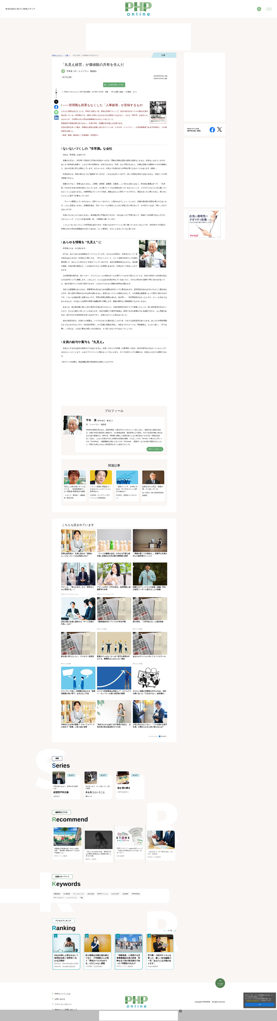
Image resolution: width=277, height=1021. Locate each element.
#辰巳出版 (91, 894)
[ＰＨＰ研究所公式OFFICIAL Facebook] (212, 130)
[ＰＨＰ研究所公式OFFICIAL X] (219, 129)
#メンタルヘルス (78, 894)
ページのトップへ (220, 984)
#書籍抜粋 (57, 894)
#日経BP (125, 894)
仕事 (163, 55)
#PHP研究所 (136, 894)
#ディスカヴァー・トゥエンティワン (65, 897)
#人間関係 (67, 894)
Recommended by (154, 736)
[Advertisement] (138, 36)
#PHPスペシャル (102, 894)
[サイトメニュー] (269, 9)
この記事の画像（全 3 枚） (115, 85)
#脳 (82, 897)
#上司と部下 (115, 894)
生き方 (71, 775)
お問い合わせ (60, 999)
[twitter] (56, 102)
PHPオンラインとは (62, 994)
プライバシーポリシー (252, 1000)
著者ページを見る (154, 449)
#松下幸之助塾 (67, 77)
